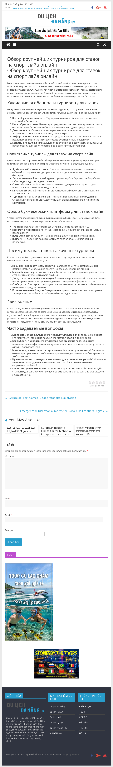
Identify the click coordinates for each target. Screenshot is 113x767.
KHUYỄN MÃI (56, 733)
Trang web (10, 530)
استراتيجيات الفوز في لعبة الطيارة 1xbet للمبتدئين (20, 429)
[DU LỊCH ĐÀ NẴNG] (8, 44)
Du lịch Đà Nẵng (57, 706)
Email (8, 515)
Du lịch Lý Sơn (56, 722)
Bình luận (9, 456)
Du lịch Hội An (56, 711)
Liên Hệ (82, 733)
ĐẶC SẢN (83, 722)
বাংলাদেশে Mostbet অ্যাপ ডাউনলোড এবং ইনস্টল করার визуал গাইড (88, 431)
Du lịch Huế (55, 717)
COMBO (83, 717)
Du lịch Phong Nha (59, 727)
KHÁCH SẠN (85, 706)
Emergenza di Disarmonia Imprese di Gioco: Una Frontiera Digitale (64, 411)
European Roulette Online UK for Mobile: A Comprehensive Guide (56, 431)
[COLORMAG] (25, 702)
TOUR (82, 711)
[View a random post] (105, 44)
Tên (7, 498)
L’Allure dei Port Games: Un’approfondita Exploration (40, 398)
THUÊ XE (83, 727)
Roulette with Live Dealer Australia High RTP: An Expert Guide (42, 7)
